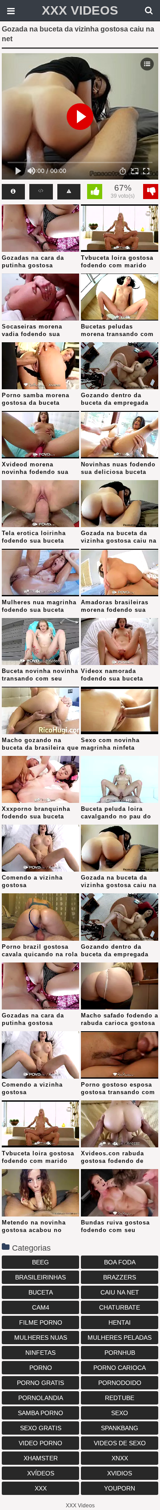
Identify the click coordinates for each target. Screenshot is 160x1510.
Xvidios (119, 1473)
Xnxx (120, 1458)
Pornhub (119, 1352)
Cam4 (40, 1307)
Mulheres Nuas (40, 1337)
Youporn (119, 1488)
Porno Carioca (119, 1367)
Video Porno (40, 1443)
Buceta (40, 1292)
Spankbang (119, 1428)
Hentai (119, 1322)
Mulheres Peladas (120, 1337)
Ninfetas (40, 1352)
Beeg (40, 1262)
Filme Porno (40, 1322)
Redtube (119, 1397)
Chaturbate (119, 1307)
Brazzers (119, 1277)
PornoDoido (119, 1382)
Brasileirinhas (40, 1277)
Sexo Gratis (40, 1428)
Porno (40, 1367)
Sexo (119, 1412)
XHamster (41, 1458)
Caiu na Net (119, 1292)
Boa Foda (120, 1262)
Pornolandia (40, 1397)
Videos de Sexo (120, 1443)
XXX (41, 1488)
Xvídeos (40, 1473)
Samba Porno (40, 1412)
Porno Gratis (40, 1382)
